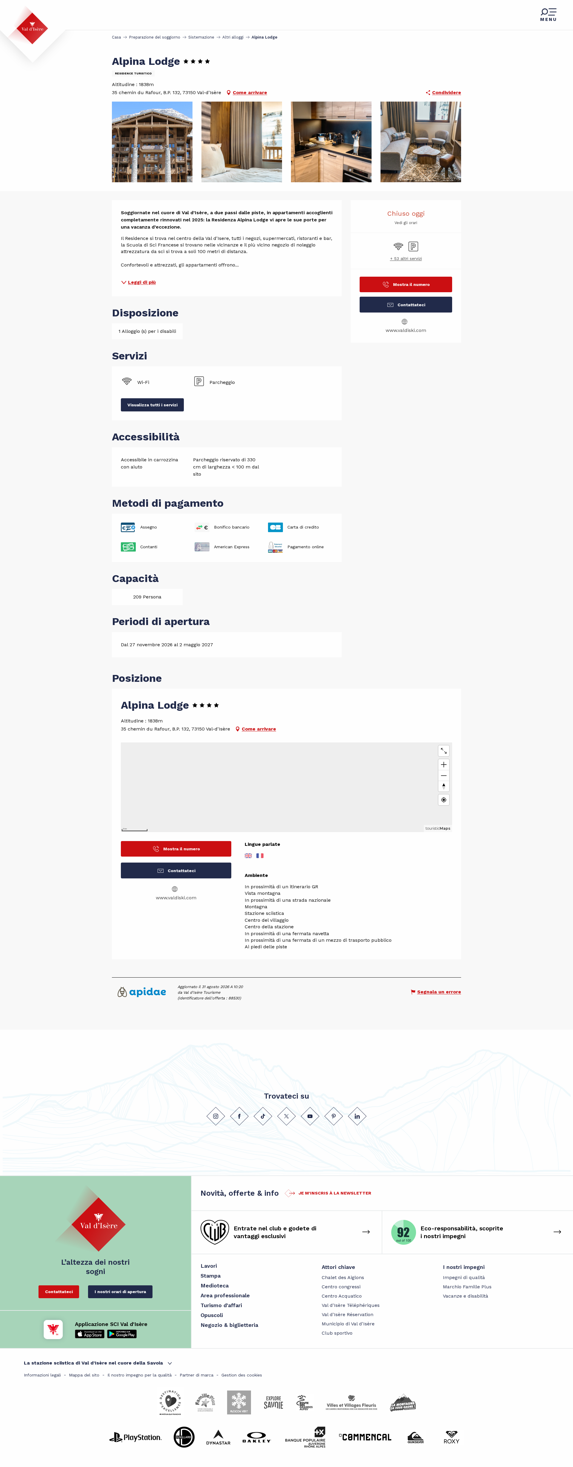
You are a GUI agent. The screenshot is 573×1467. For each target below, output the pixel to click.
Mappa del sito (84, 1375)
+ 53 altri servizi (406, 258)
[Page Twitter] (286, 1116)
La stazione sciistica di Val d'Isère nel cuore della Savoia (93, 1363)
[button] (152, 142)
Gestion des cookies (241, 1375)
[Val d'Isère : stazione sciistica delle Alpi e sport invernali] (27, 24)
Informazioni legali (42, 1375)
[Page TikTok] (263, 1116)
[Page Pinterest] (333, 1116)
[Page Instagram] (216, 1116)
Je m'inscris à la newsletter (334, 1193)
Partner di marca (196, 1375)
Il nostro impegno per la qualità (139, 1375)
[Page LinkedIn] (357, 1116)
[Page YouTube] (310, 1116)
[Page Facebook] (239, 1116)
